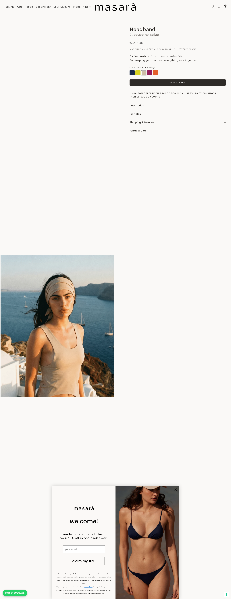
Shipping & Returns (142, 122)
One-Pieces (25, 6)
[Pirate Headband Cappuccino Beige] (143, 72)
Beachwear (43, 6)
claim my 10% (83, 561)
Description (137, 105)
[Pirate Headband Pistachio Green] (137, 72)
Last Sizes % (62, 6)
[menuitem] (10, 6)
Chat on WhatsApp (15, 593)
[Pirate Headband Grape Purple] (149, 72)
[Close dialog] (175, 489)
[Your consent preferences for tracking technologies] (226, 594)
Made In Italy (82, 6)
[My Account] (213, 6)
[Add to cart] (178, 82)
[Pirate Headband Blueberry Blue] (132, 72)
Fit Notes (135, 113)
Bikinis (10, 6)
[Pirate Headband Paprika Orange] (155, 72)
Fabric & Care (138, 130)
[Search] (219, 6)
